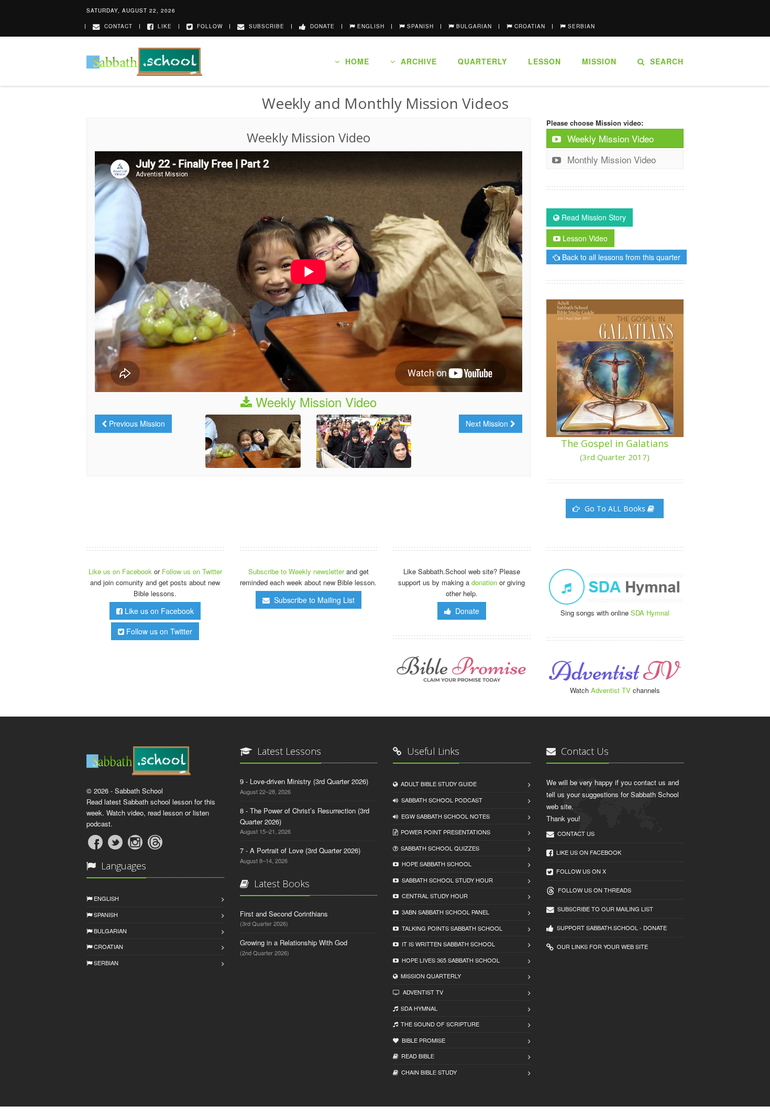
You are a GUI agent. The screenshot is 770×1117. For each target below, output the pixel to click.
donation (484, 582)
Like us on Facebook (121, 571)
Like (162, 26)
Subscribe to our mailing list (603, 908)
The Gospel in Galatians (614, 449)
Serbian (105, 962)
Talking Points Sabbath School (450, 928)
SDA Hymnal (650, 613)
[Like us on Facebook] (95, 842)
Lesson (544, 61)
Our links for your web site (601, 946)
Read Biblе (416, 1056)
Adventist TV (611, 690)
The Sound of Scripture (438, 1024)
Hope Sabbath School (435, 863)
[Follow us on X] (115, 842)
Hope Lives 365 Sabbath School (449, 960)
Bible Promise (422, 1040)
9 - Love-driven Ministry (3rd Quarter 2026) (304, 781)
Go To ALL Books (614, 508)
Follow (208, 26)
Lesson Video (584, 238)
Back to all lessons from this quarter (620, 257)
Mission (599, 61)
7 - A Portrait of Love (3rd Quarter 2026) (300, 850)
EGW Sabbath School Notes (444, 816)
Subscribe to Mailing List (312, 600)
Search (664, 61)
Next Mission (488, 423)
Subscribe (264, 26)
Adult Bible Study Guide (437, 783)
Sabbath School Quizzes (438, 848)
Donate (320, 26)
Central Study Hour (433, 895)
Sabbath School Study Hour (446, 880)
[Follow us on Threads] (155, 842)
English (105, 898)
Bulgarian (109, 930)
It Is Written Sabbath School (447, 944)
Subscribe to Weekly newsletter (296, 571)
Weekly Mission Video (314, 402)
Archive (416, 61)
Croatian (107, 946)
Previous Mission (136, 423)
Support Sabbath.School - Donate (610, 927)
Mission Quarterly (429, 975)
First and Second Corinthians (284, 914)
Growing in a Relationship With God (293, 942)
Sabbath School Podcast (440, 800)
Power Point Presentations (444, 832)
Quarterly (482, 61)
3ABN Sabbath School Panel (444, 912)
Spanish (105, 914)
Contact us (574, 833)
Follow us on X (579, 871)
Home (354, 61)
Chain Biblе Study (427, 1072)
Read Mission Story (592, 217)
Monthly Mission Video (610, 159)
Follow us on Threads (593, 890)
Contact (116, 26)
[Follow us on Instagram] (135, 842)
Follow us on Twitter (192, 571)
